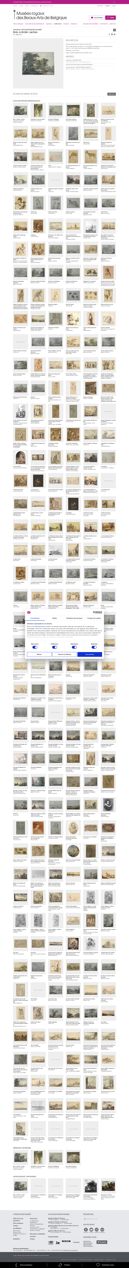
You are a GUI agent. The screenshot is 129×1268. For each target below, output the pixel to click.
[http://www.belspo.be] (51, 1243)
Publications (33, 1222)
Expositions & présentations (34, 24)
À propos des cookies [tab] (94, 618)
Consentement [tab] (34, 618)
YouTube (91, 1232)
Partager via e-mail (114, 34)
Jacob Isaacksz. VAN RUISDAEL (24, 1176)
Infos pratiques (18, 24)
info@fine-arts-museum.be (70, 1250)
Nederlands (100, 5)
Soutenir (33, 1236)
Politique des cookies (111, 1259)
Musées (66, 24)
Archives (32, 1225)
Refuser (39, 654)
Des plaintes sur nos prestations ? (69, 1259)
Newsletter (103, 1242)
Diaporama (112, 94)
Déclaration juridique (99, 1259)
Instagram (96, 1232)
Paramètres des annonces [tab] (74, 618)
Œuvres (114, 30)
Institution (74, 24)
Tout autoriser (89, 654)
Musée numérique (35, 1230)
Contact (21, 5)
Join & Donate (98, 17)
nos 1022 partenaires (39, 626)
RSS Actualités (87, 1244)
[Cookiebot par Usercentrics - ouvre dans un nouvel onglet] (94, 612)
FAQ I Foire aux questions (18, 1219)
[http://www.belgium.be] (58, 1243)
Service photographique (36, 1224)
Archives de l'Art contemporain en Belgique (37, 1228)
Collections (58, 24)
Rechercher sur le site (40, 5)
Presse (27, 5)
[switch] (54, 647)
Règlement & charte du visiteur (19, 1234)
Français (107, 5)
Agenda (49, 24)
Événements (34, 5)
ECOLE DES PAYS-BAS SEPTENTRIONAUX (79, 64)
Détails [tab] (54, 618)
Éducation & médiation (91, 24)
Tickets (112, 17)
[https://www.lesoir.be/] (66, 1241)
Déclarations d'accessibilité (85, 1259)
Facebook (85, 1232)
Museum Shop (17, 1232)
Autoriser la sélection (64, 654)
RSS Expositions (87, 1243)
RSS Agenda (86, 1241)
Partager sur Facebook (109, 34)
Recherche (104, 24)
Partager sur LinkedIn (112, 34)
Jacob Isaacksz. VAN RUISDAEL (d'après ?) (80, 68)
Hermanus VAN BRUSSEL (78, 61)
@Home (113, 24)
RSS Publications (88, 1246)
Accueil (15, 5)
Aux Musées (17, 1228)
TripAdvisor (102, 1232)
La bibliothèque (34, 1221)
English (114, 5)
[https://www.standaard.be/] (76, 1242)
